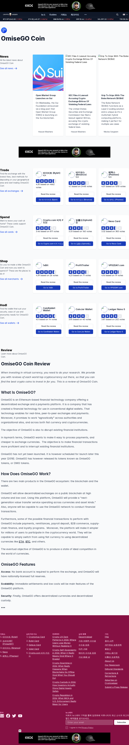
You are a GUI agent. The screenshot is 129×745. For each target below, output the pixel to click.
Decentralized (85, 637)
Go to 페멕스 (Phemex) (113, 200)
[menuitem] (43, 14)
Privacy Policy (87, 728)
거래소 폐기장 (111, 653)
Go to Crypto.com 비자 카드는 (50, 244)
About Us (109, 661)
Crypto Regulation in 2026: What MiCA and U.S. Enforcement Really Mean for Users (64, 700)
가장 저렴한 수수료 (87, 641)
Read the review (48, 194)
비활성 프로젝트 (112, 657)
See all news (6, 68)
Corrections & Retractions (111, 674)
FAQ (107, 637)
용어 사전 (109, 641)
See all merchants (9, 279)
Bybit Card (34, 641)
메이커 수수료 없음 (87, 653)
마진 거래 (83, 649)
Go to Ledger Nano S (113, 332)
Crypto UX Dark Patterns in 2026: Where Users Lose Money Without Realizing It (64, 641)
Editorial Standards (114, 669)
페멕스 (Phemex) (11, 656)
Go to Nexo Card (113, 244)
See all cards (7, 232)
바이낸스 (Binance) (11, 648)
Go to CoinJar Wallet (81, 332)
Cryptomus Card (37, 637)
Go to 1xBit (48, 288)
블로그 (108, 649)
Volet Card (34, 649)
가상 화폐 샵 (84, 657)
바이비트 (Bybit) (10, 637)
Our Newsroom (112, 665)
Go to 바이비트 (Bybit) (48, 200)
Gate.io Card (35, 645)
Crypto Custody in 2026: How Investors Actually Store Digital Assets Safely (64, 686)
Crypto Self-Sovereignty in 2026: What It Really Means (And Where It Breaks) (64, 654)
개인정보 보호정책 (113, 645)
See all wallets (7, 323)
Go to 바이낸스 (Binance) (81, 200)
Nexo (5, 652)
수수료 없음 (84, 645)
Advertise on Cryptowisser (111, 681)
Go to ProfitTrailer (81, 288)
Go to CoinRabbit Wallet (48, 332)
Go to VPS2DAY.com (113, 288)
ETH (21, 541)
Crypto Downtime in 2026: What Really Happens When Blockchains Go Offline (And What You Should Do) (63, 670)
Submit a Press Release (116, 687)
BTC (27, 541)
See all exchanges (9, 191)
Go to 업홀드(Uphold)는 (81, 244)
